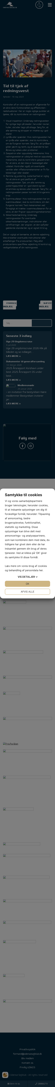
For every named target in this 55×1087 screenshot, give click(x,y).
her (41, 570)
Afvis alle (27, 591)
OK (27, 583)
